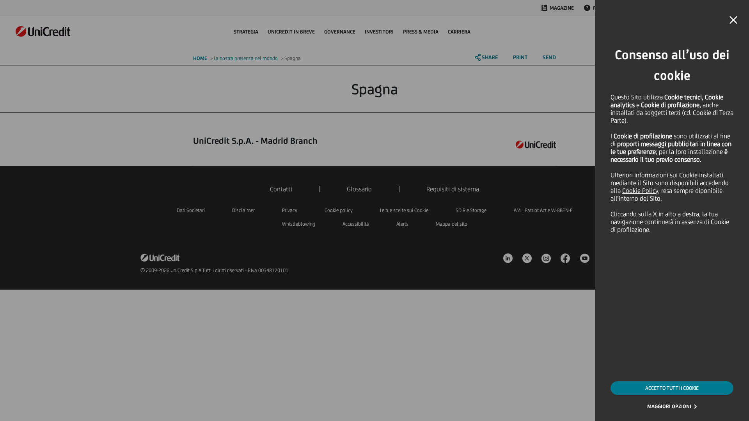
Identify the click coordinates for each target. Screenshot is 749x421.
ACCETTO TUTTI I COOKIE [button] (672, 388)
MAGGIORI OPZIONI (669, 406)
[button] (733, 20)
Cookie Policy (640, 191)
